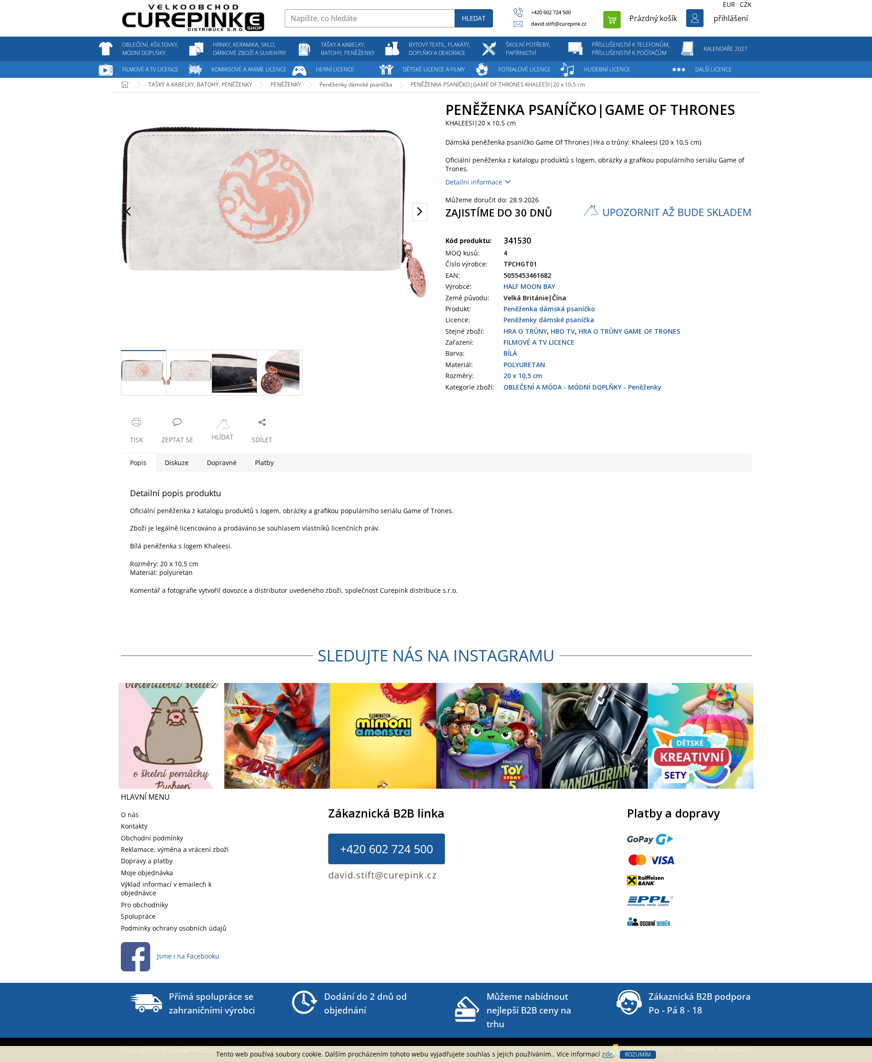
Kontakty (134, 826)
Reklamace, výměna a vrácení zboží (175, 849)
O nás (130, 814)
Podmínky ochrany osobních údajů (174, 928)
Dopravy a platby (147, 860)
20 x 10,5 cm (523, 375)
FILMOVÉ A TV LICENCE (539, 342)
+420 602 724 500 (386, 848)
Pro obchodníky (144, 904)
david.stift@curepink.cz (382, 875)
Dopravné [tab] (222, 462)
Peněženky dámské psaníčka (549, 319)
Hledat (474, 18)
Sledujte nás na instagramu (436, 655)
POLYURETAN (524, 364)
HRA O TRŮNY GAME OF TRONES (629, 331)
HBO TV (563, 331)
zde (607, 1054)
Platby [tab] (264, 462)
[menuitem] (150, 49)
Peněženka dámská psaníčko (549, 308)
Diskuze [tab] (177, 462)
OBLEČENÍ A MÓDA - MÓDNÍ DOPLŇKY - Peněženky (582, 387)
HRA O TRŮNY (525, 331)
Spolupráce (138, 916)
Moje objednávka (147, 872)
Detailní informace (473, 182)
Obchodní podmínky (152, 838)
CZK (746, 4)
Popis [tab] (138, 462)
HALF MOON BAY (529, 286)
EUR (729, 4)
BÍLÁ (510, 353)
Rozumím (638, 1054)
